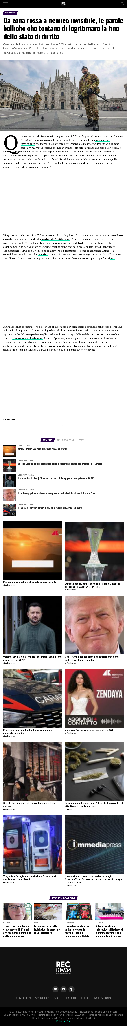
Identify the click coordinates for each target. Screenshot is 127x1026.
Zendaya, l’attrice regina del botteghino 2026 (89, 730)
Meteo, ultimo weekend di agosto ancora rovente (29, 582)
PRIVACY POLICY (42, 998)
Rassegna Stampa (102, 998)
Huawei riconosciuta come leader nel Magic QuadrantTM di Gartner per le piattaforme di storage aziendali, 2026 (93, 879)
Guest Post (70, 998)
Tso (112, 258)
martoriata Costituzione (55, 239)
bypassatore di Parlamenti (27, 338)
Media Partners (23, 998)
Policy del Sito (63, 1021)
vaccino (43, 254)
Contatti (56, 998)
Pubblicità (85, 998)
